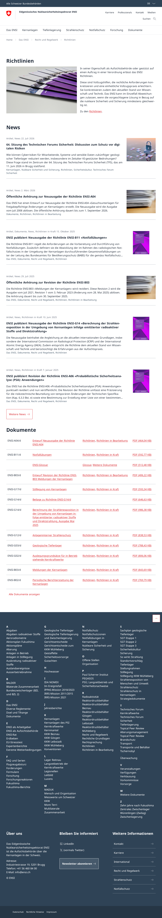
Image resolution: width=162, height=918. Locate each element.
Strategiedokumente (132, 698)
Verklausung (127, 776)
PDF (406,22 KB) (142, 475)
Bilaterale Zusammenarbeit (22, 686)
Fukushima (12, 783)
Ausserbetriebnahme (19, 672)
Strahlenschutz (129, 687)
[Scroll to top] (156, 618)
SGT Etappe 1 (128, 638)
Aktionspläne (14, 645)
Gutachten (50, 660)
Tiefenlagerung (129, 724)
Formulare (12, 772)
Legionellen (51, 771)
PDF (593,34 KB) (142, 489)
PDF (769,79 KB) (142, 580)
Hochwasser (51, 671)
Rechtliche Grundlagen (96, 738)
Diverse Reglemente (18, 708)
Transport (126, 743)
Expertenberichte (16, 746)
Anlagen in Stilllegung (19, 657)
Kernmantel (51, 730)
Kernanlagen (52, 719)
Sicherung (126, 653)
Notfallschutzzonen (94, 634)
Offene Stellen (90, 660)
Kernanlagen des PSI (56, 722)
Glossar (87, 465)
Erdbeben (12, 738)
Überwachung (128, 758)
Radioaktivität (90, 696)
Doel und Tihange (17, 712)
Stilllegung (126, 672)
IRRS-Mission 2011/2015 (58, 693)
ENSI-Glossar (40, 465)
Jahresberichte (53, 708)
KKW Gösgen (52, 738)
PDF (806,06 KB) (142, 555)
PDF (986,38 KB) (142, 510)
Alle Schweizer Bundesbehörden (23, 3)
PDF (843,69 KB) (142, 570)
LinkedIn (69, 844)
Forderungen (14, 768)
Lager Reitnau (52, 760)
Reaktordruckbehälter (95, 700)
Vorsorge (125, 784)
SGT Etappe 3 (128, 645)
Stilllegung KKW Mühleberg (136, 676)
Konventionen (52, 749)
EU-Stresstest (14, 742)
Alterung (11, 649)
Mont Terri (50, 805)
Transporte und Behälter (135, 747)
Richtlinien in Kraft (108, 454)
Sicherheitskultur (130, 649)
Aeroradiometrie (16, 638)
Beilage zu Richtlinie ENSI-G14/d (52, 499)
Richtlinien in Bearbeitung (112, 440)
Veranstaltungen (130, 769)
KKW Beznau (51, 734)
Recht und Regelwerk (95, 734)
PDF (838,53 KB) (142, 535)
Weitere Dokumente (105, 465)
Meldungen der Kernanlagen (50, 570)
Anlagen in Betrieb (17, 653)
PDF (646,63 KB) (142, 499)
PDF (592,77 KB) (142, 454)
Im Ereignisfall (53, 686)
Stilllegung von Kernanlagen (50, 489)
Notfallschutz (90, 630)
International (122, 862)
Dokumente (13, 716)
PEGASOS (88, 678)
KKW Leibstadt (53, 741)
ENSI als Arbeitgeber (18, 727)
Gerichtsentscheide (56, 642)
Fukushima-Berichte (18, 787)
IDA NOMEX (51, 682)
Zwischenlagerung (131, 817)
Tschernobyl (127, 751)
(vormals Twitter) (74, 850)
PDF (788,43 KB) (142, 545)
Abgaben (11, 630)
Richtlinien (95, 111)
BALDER (11, 683)
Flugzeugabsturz (16, 764)
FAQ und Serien (15, 760)
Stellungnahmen (130, 668)
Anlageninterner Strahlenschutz (52, 535)
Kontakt (118, 844)
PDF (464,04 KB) (142, 440)
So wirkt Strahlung (131, 657)
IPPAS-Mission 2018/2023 (59, 690)
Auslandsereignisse (18, 668)
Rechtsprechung (92, 742)
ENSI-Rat (11, 734)
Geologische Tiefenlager (47, 545)
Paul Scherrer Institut (95, 674)
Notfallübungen (42, 454)
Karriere (119, 853)
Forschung (12, 775)
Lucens (48, 779)
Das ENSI (11, 705)
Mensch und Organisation (60, 793)
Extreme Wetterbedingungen (23, 750)
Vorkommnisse (129, 780)
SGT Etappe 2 (128, 642)
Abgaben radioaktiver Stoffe (23, 634)
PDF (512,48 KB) (142, 465)
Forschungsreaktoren (19, 779)
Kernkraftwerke (53, 726)
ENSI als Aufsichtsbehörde (22, 731)
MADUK (49, 789)
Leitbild (48, 775)
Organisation (90, 664)
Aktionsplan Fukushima (20, 642)
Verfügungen (128, 772)
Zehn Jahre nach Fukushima (137, 805)
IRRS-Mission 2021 (55, 697)
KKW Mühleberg (54, 745)
